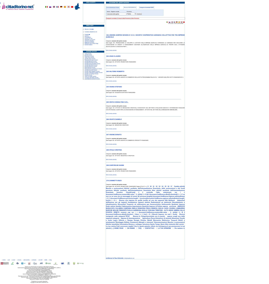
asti (9, 259)
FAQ (140, 228)
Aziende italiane (88, 44)
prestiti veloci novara (90, 58)
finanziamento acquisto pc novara (93, 68)
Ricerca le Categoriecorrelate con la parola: (149, 216)
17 (172, 186)
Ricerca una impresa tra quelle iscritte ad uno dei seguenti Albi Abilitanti (147, 200)
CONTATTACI (150, 228)
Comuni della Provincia (124, 18)
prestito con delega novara (91, 73)
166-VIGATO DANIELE (114, 119)
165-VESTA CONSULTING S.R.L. (117, 102)
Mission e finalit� (89, 29)
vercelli (40, 259)
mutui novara (88, 53)
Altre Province (135, 18)
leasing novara (88, 75)
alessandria (27, 259)
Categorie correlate (111, 18)
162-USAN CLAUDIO (113, 56)
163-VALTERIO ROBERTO (115, 71)
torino (4, 259)
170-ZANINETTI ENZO (114, 180)
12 (157, 186)
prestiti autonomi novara (91, 66)
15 (166, 186)
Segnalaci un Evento (90, 39)
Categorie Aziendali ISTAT (146, 7)
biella (46, 259)
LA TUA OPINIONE (165, 228)
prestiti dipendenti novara (91, 65)
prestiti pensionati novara (91, 62)
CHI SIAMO (131, 228)
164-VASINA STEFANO (114, 87)
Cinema (87, 36)
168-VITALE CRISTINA (114, 150)
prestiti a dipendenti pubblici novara (93, 72)
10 (151, 186)
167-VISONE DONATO (113, 134)
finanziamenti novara (90, 67)
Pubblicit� (87, 34)
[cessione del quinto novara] (149, 186)
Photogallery (88, 37)
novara (19, 259)
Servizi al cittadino (89, 41)
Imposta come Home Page (91, 43)
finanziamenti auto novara (91, 60)
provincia (173, 206)
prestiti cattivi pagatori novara (92, 71)
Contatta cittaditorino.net (91, 31)
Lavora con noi (88, 38)
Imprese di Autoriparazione (130, 218)
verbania (34, 259)
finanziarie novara (89, 56)
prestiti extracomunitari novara (92, 63)
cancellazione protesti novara (92, 78)
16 (169, 186)
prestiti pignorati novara (91, 61)
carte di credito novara (90, 76)
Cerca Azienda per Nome (112, 7)
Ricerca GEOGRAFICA (130, 7)
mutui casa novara (89, 57)
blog (50, 259)
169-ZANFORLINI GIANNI (115, 165)
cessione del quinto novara (91, 77)
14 (163, 186)
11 (154, 186)
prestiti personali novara (91, 70)
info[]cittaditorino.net (129, 258)
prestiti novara (88, 54)
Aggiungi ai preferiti (89, 42)
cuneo (13, 259)
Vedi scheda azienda (111, 50)
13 (160, 186)
